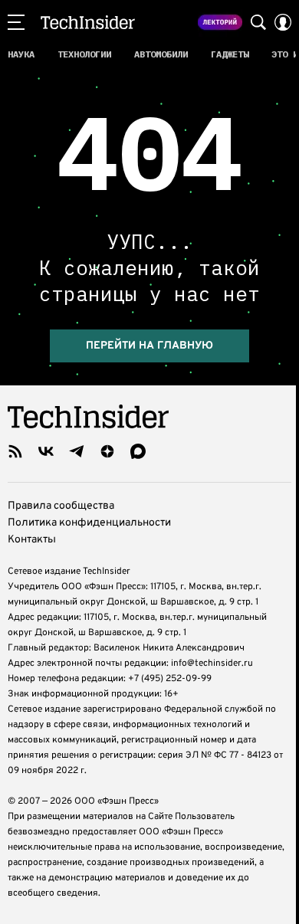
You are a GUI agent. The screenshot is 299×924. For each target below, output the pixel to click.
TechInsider (88, 22)
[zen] (107, 451)
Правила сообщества (61, 506)
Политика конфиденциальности (89, 522)
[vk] (46, 451)
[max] (138, 451)
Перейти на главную (149, 345)
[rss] (15, 451)
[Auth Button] (282, 22)
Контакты (32, 539)
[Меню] (16, 22)
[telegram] (76, 451)
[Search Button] (258, 22)
